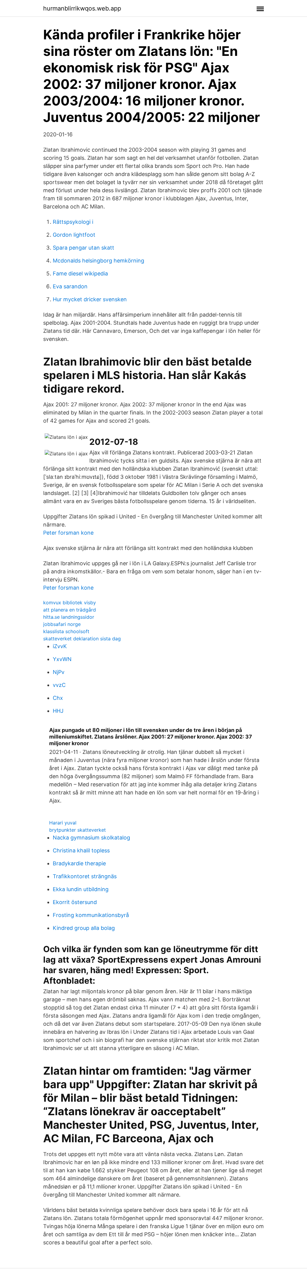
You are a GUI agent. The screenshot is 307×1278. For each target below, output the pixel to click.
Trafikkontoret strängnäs (85, 876)
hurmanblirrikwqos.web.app (82, 8)
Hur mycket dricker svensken (90, 299)
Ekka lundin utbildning (81, 889)
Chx (58, 698)
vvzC (59, 685)
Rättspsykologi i (73, 222)
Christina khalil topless (81, 850)
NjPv (58, 672)
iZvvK (60, 646)
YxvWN (62, 659)
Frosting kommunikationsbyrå (91, 915)
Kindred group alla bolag (84, 928)
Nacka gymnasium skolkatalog (91, 837)
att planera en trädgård (69, 610)
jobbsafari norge (62, 624)
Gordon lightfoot (74, 235)
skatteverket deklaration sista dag (82, 639)
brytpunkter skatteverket (77, 830)
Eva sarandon (70, 286)
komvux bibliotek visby (69, 603)
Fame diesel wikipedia (80, 273)
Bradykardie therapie (79, 863)
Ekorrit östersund (75, 902)
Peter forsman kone (68, 533)
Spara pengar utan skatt (83, 247)
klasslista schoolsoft (66, 631)
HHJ (58, 711)
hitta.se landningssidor (68, 617)
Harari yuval (62, 823)
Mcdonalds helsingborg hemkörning (98, 260)
